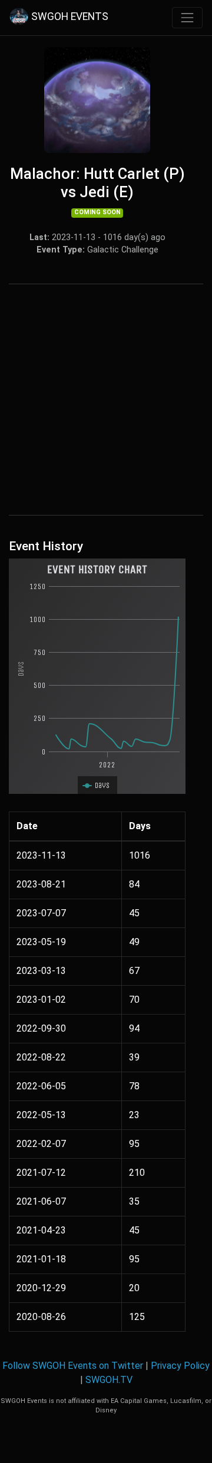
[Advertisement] (106, 400)
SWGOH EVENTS (69, 17)
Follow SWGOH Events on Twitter (72, 1365)
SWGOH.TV (108, 1379)
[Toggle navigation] (187, 17)
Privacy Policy (180, 1365)
